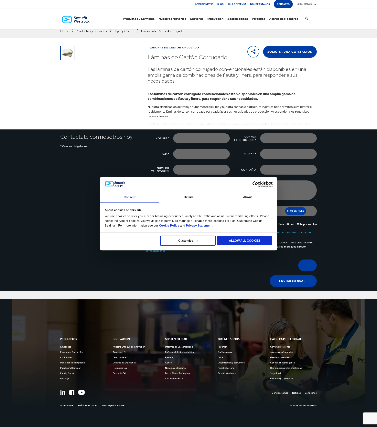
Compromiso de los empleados (286, 368)
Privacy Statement (198, 225)
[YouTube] (81, 392)
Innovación (215, 19)
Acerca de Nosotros (283, 19)
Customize (185, 240)
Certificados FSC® (174, 378)
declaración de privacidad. (293, 232)
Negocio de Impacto (175, 368)
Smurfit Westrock (227, 373)
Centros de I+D (120, 357)
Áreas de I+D (119, 352)
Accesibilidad (67, 405)
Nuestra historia (226, 368)
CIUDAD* (250, 154)
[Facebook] (71, 392)
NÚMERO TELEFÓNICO (160, 169)
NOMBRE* (162, 138)
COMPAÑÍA (248, 169)
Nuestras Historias (172, 19)
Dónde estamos (260, 4)
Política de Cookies (88, 405)
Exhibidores (66, 357)
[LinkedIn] (62, 392)
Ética (220, 357)
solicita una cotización (289, 52)
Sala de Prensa (237, 4)
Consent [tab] (129, 197)
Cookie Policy (169, 225)
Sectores (196, 19)
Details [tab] (188, 197)
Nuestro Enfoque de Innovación (129, 346)
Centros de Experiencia (124, 362)
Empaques (65, 346)
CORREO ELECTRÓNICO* (245, 138)
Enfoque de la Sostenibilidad (180, 352)
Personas (258, 19)
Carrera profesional (280, 346)
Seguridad (275, 373)
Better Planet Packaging (177, 373)
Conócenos (311, 392)
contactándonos (156, 250)
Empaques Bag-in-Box (71, 352)
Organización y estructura (231, 362)
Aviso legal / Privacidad (113, 405)
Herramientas (120, 368)
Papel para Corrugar (70, 368)
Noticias (296, 392)
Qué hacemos (225, 352)
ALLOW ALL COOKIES (245, 240)
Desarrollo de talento (281, 357)
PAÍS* (165, 154)
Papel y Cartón (67, 373)
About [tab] (247, 197)
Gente (168, 362)
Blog (220, 4)
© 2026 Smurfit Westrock (303, 405)
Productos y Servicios (139, 19)
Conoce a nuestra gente (282, 362)
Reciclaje (64, 378)
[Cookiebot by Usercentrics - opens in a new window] (255, 184)
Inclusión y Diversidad (281, 378)
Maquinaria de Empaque (72, 362)
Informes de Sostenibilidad (179, 346)
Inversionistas (204, 4)
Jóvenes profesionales (281, 352)
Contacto (283, 4)
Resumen (222, 346)
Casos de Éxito (120, 373)
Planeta (169, 357)
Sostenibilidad (237, 19)
